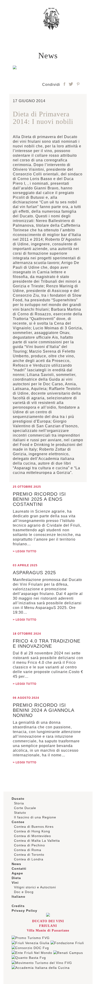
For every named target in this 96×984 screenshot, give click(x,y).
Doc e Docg (24, 892)
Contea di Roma (27, 850)
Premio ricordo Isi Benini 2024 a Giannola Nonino (43, 710)
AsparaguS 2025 (34, 572)
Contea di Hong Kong (32, 831)
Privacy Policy (24, 910)
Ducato (18, 798)
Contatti (19, 868)
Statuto (20, 812)
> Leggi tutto (24, 551)
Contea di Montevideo (32, 836)
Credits (18, 906)
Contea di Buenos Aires (34, 826)
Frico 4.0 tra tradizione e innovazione (46, 643)
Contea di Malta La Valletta (37, 840)
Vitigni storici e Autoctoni (35, 887)
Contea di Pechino (29, 845)
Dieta (16, 878)
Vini (15, 882)
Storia (19, 803)
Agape (17, 873)
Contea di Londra (28, 859)
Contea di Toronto (29, 854)
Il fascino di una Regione (35, 817)
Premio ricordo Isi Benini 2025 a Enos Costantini (39, 499)
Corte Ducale (25, 808)
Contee (18, 822)
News (16, 864)
